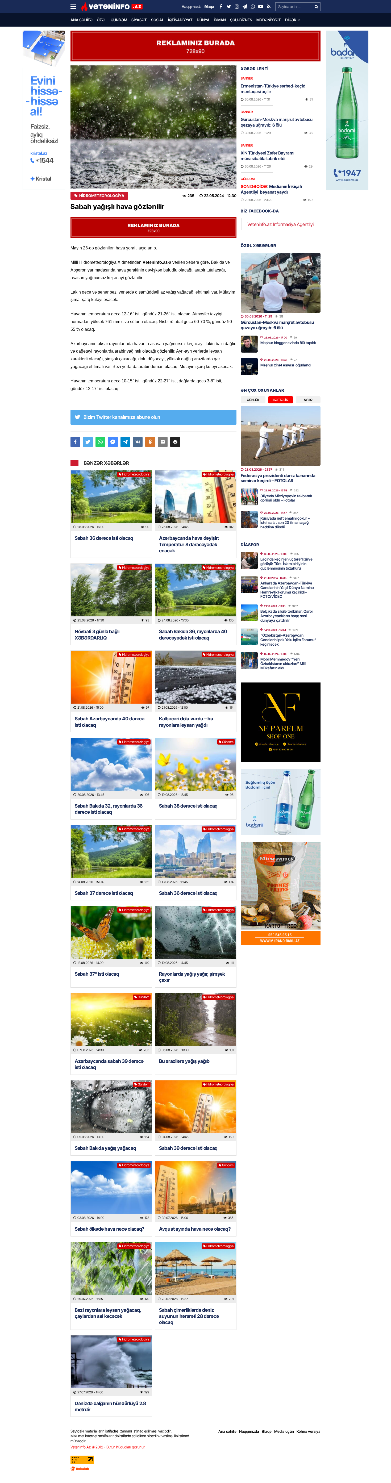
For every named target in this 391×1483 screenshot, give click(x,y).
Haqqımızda (249, 1431)
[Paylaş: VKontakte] (138, 442)
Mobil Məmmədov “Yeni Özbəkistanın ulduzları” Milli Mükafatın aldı (283, 663)
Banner (247, 78)
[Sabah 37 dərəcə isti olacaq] (111, 855)
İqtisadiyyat (180, 20)
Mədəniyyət (268, 20)
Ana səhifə (81, 20)
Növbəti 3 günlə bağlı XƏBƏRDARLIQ (97, 634)
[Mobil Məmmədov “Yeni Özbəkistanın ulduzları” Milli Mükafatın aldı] (249, 660)
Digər (290, 20)
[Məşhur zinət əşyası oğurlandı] (249, 366)
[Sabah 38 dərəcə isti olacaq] (195, 768)
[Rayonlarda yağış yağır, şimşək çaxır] (195, 936)
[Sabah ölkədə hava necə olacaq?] (111, 1191)
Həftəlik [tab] (280, 400)
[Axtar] (316, 7)
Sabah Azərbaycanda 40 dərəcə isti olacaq (109, 722)
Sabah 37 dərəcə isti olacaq (104, 893)
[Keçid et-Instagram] (237, 6)
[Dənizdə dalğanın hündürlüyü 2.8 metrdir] (111, 1365)
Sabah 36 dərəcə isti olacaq (104, 538)
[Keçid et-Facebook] (221, 6)
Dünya (203, 20)
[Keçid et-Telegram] (245, 6)
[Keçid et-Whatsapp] (253, 6)
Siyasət (139, 20)
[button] (175, 442)
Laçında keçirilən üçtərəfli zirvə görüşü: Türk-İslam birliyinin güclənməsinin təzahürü (286, 563)
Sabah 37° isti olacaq (97, 974)
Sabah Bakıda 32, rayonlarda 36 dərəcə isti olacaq (109, 809)
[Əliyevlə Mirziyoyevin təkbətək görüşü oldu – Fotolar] (249, 497)
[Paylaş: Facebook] (75, 442)
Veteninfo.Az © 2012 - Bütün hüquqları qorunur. (107, 1447)
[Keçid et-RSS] (269, 6)
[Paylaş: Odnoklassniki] (150, 442)
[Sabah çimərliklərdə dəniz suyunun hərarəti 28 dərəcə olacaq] (195, 1272)
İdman (220, 20)
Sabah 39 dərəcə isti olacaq (188, 1148)
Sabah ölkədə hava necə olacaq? (109, 1229)
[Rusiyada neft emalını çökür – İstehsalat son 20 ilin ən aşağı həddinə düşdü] (249, 519)
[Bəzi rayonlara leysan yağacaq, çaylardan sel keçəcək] (111, 1272)
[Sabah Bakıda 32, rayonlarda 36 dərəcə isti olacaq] (111, 768)
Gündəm (119, 20)
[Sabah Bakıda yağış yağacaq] (111, 1110)
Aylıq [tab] (308, 400)
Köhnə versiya (309, 1431)
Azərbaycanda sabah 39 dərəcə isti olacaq (109, 1064)
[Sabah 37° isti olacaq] (111, 936)
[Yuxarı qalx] (376, 1468)
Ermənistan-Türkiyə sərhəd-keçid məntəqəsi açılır (273, 88)
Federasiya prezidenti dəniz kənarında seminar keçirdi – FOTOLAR (278, 478)
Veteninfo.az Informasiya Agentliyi (280, 224)
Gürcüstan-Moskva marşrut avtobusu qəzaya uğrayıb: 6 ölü (277, 122)
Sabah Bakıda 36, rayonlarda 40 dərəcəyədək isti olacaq (193, 634)
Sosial (157, 20)
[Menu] (75, 6)
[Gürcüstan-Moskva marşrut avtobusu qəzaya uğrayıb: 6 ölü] (281, 283)
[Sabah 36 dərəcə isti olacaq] (111, 500)
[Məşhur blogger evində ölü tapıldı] (249, 344)
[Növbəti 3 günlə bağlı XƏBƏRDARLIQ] (111, 594)
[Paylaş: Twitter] (88, 442)
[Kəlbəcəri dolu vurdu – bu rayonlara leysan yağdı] (195, 681)
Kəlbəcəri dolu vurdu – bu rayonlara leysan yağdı (186, 722)
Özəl (101, 20)
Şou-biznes (241, 20)
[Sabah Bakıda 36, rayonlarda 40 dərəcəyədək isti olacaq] (195, 594)
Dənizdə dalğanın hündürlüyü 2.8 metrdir (110, 1406)
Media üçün (284, 1431)
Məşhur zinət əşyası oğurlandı (285, 365)
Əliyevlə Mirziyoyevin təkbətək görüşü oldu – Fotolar (286, 498)
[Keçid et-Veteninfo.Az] (112, 6)
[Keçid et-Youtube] (261, 6)
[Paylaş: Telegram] (125, 442)
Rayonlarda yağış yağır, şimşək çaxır (192, 977)
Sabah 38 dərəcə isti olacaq (188, 806)
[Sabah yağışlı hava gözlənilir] (153, 127)
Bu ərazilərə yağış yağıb (184, 1061)
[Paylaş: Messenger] (113, 442)
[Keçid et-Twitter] (229, 6)
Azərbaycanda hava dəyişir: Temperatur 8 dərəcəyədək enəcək (189, 544)
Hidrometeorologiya (101, 196)
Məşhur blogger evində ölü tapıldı (288, 342)
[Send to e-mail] (163, 442)
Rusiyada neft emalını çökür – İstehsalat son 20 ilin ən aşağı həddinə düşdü (285, 522)
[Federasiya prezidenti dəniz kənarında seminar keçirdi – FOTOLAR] (281, 436)
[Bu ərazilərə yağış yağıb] (195, 1023)
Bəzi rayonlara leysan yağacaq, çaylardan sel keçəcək (108, 1313)
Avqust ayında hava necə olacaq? (195, 1229)
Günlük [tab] (253, 400)
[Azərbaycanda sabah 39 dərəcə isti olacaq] (111, 1023)
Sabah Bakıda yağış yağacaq (105, 1148)
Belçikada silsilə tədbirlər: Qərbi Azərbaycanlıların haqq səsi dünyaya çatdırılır (286, 616)
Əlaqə (267, 1431)
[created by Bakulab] (195, 1469)
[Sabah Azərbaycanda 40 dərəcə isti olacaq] (111, 681)
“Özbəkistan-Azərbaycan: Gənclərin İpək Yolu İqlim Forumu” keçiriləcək (288, 639)
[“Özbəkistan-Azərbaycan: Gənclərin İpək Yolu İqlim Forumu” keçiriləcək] (249, 636)
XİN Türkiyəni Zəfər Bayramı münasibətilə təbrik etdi (267, 155)
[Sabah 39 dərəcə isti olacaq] (195, 1110)
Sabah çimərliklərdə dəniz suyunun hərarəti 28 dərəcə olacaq (189, 1316)
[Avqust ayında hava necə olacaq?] (195, 1191)
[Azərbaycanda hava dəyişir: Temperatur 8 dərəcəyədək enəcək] (195, 500)
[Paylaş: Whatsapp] (100, 442)
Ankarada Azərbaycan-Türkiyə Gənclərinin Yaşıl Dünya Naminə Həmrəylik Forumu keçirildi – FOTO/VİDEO (287, 590)
